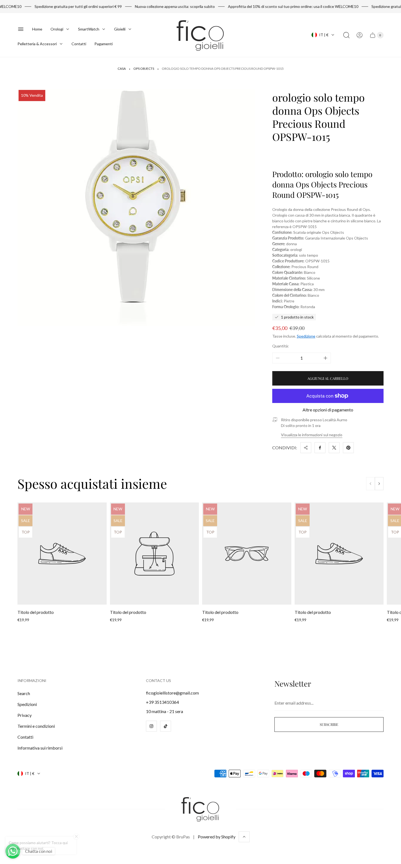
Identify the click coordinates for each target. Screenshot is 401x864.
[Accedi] (360, 35)
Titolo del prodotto (35, 612)
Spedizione (306, 336)
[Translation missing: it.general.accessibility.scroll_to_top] (244, 836)
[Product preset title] (62, 553)
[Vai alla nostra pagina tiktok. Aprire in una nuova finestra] (165, 726)
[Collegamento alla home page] (200, 809)
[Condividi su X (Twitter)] (334, 447)
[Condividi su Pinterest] (348, 447)
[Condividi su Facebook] (320, 447)
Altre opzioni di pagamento (328, 409)
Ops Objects (143, 68)
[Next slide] (379, 483)
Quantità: (280, 346)
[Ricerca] (346, 35)
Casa (122, 68)
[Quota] (305, 447)
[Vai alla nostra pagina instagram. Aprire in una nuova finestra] (151, 726)
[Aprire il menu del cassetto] (21, 29)
